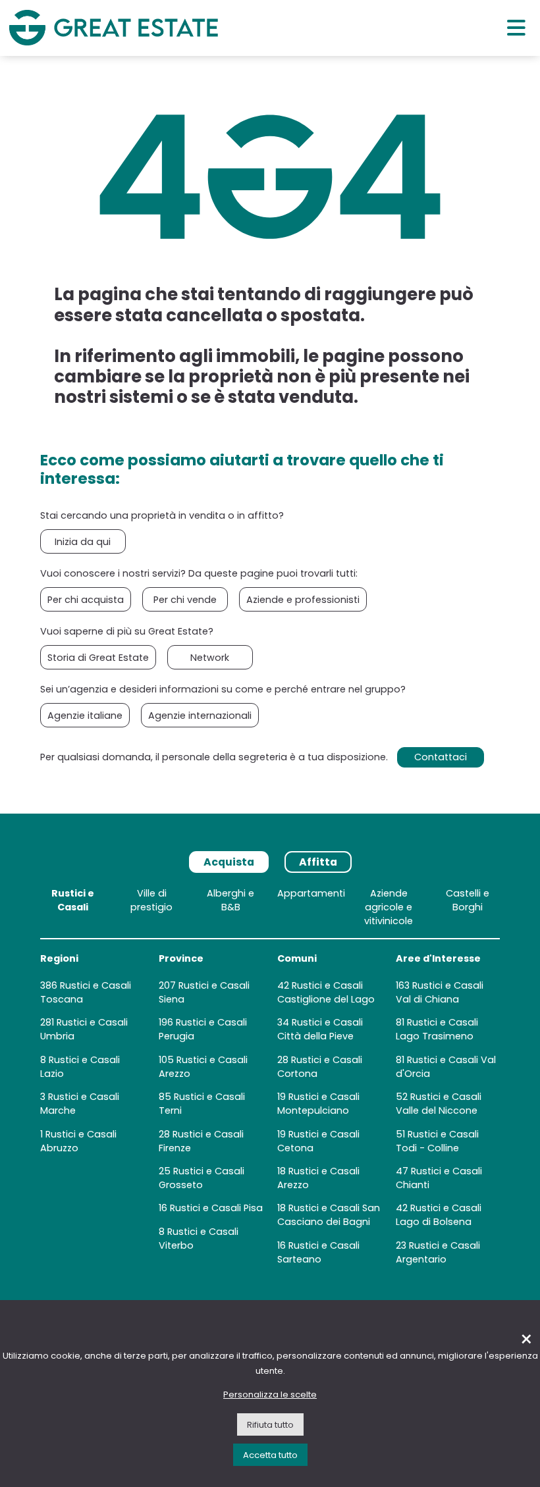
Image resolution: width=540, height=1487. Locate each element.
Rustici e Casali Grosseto (201, 1177)
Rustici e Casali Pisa (216, 1207)
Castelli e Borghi (467, 900)
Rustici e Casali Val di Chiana (439, 992)
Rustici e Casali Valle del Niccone (438, 1103)
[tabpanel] (270, 1079)
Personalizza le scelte (270, 1394)
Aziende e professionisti (303, 599)
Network (209, 657)
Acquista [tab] (228, 862)
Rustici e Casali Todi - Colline (437, 1141)
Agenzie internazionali (200, 715)
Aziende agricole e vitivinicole (388, 907)
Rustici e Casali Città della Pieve (320, 1029)
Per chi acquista (85, 599)
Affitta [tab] (318, 862)
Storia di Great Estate (98, 657)
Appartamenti (311, 893)
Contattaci (440, 757)
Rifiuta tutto (270, 1425)
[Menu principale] (516, 27)
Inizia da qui (83, 541)
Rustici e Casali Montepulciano (318, 1103)
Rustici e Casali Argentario (438, 1252)
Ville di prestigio (151, 900)
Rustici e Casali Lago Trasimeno (437, 1029)
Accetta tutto (270, 1455)
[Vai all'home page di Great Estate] (113, 28)
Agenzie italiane (84, 715)
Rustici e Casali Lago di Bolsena (438, 1214)
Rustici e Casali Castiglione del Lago (326, 992)
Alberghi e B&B (230, 900)
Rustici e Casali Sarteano (318, 1252)
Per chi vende (185, 599)
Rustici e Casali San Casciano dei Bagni (328, 1214)
